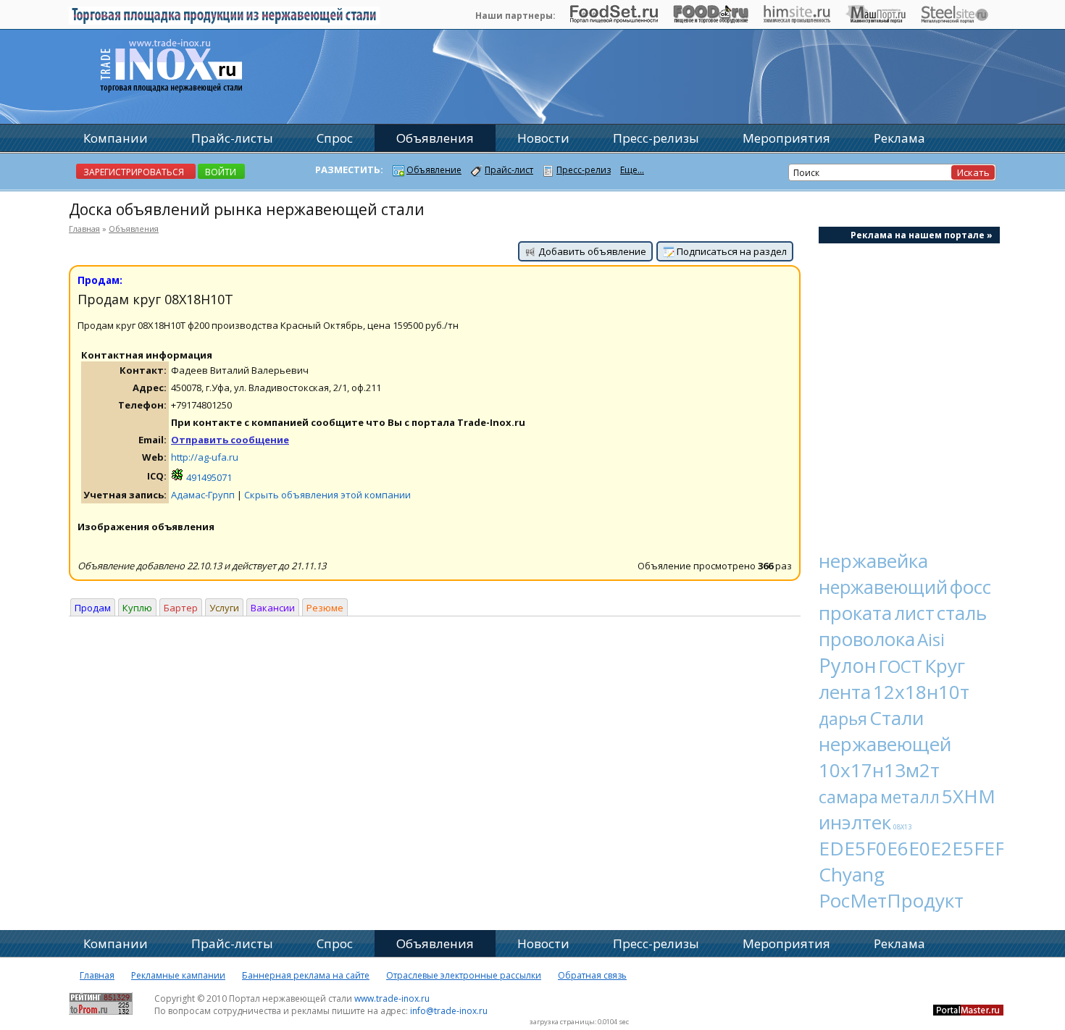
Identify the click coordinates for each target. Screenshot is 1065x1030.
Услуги (224, 607)
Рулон (848, 665)
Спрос (335, 138)
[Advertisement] (909, 388)
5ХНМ (968, 796)
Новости (543, 138)
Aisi (931, 639)
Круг (944, 666)
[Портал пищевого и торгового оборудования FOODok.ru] (710, 19)
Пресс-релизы (656, 138)
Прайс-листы (232, 138)
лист (914, 612)
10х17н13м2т (879, 770)
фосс (970, 587)
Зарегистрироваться (133, 172)
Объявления (134, 228)
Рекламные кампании (178, 975)
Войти (220, 172)
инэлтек (855, 822)
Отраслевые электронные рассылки (463, 975)
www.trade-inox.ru (392, 998)
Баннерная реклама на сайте (305, 975)
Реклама (899, 138)
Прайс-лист (509, 170)
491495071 (208, 477)
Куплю (137, 607)
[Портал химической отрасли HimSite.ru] (797, 19)
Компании (115, 138)
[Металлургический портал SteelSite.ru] (954, 19)
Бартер (181, 607)
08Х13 (902, 827)
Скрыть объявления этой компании (327, 494)
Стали (896, 718)
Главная (84, 228)
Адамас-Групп (203, 494)
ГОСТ (900, 666)
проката (855, 613)
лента (845, 692)
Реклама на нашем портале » (922, 235)
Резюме (324, 607)
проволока (867, 639)
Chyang (852, 874)
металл (910, 796)
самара (848, 796)
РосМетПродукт (891, 900)
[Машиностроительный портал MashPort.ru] (875, 19)
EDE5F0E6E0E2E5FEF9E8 (928, 848)
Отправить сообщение (230, 439)
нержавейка (873, 561)
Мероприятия (786, 138)
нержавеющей (885, 744)
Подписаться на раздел (730, 251)
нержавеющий (883, 586)
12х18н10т (921, 692)
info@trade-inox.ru (449, 1011)
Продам (93, 607)
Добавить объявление (591, 251)
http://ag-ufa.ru (204, 457)
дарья (843, 718)
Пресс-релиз (583, 170)
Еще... (632, 170)
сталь (962, 613)
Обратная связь (592, 975)
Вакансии (273, 607)
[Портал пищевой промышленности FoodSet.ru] (614, 19)
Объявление (434, 170)
